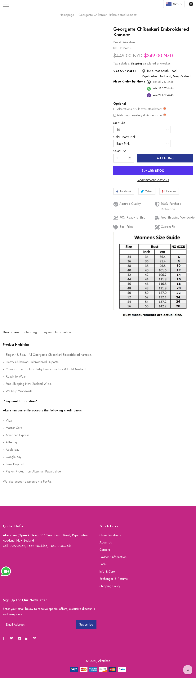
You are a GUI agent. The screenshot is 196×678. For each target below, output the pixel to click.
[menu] (6, 5)
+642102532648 (60, 545)
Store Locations (110, 535)
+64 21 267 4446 (163, 82)
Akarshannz (130, 42)
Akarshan (104, 660)
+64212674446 (37, 545)
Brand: (117, 42)
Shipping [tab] (30, 332)
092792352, (18, 545)
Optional (119, 103)
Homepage (67, 14)
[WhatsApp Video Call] (6, 571)
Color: (124, 137)
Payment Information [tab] (57, 332)
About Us (106, 542)
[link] (101, 42)
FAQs (103, 564)
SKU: (116, 48)
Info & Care (107, 571)
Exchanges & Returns (114, 578)
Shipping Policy (110, 586)
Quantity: (119, 151)
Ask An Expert (47, 149)
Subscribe (86, 624)
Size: (119, 123)
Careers (105, 549)
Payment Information (113, 557)
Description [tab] (11, 332)
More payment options (153, 180)
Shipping (136, 63)
